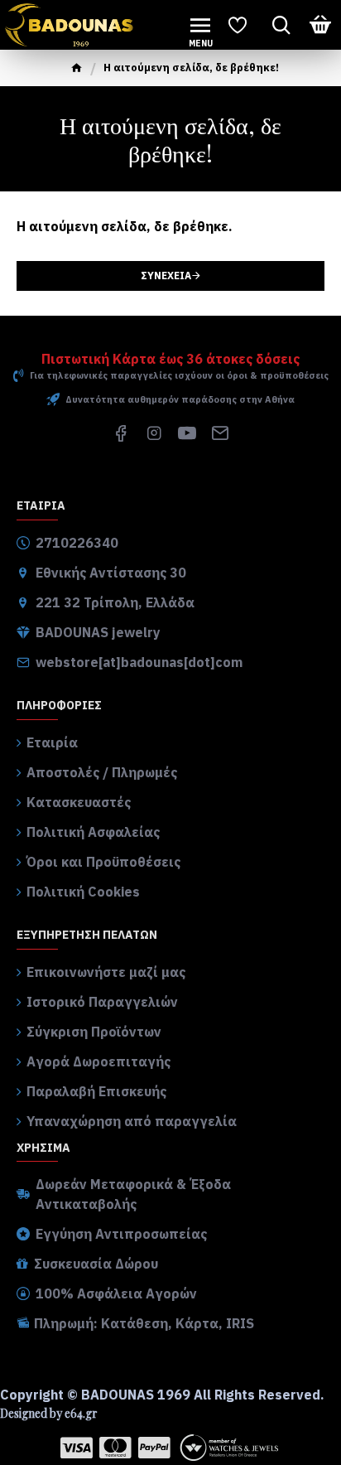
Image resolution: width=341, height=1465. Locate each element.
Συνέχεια (166, 275)
